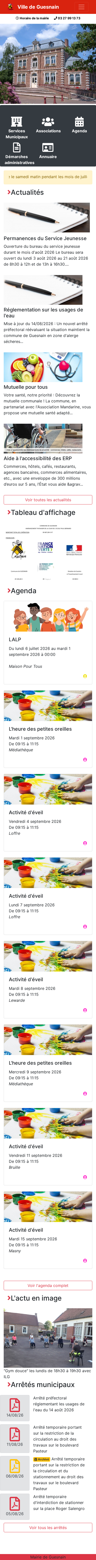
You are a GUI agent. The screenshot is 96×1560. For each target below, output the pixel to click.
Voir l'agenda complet (48, 1285)
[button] (10, 554)
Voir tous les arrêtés (48, 1527)
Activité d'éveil (26, 812)
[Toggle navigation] (81, 7)
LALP (15, 639)
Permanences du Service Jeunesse (45, 238)
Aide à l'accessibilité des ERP (38, 458)
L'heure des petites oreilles (40, 729)
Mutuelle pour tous (26, 387)
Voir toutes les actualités (48, 499)
